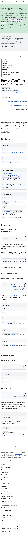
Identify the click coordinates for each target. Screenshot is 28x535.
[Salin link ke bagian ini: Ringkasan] (11, 139)
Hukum (20, 526)
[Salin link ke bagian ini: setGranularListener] (17, 361)
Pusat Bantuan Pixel (6, 510)
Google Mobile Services (7, 515)
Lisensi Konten (18, 454)
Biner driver (4, 480)
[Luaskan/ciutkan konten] (12, 60)
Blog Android (4, 491)
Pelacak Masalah (5, 520)
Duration (12, 345)
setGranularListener (9, 202)
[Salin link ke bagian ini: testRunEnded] (12, 389)
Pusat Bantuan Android (7, 508)
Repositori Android (5, 467)
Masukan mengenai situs (13, 528)
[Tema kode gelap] (26, 237)
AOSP (2, 53)
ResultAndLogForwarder (16, 92)
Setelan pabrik (4, 477)
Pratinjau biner (4, 475)
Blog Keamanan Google (7, 494)
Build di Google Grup (6, 499)
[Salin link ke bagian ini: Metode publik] (15, 356)
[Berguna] (18, 56)
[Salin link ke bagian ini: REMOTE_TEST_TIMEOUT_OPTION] (2, 255)
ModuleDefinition (18, 286)
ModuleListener (20, 202)
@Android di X (4, 486)
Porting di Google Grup (7, 501)
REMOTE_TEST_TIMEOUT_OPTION (12, 162)
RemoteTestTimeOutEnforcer (14, 184)
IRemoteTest (6, 180)
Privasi (3, 528)
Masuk (24, 2)
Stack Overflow (5, 518)
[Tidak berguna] (20, 56)
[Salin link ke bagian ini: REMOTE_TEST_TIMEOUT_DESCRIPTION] (13, 232)
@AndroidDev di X (5, 489)
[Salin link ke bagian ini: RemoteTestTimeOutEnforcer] (24, 279)
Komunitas (14, 526)
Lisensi (25, 526)
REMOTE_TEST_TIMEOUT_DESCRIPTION (13, 152)
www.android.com (5, 513)
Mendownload (4, 472)
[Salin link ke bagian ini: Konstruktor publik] (19, 274)
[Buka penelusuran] (17, 2)
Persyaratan (4, 470)
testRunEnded (7, 211)
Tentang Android (5, 526)
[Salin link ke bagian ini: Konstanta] (11, 225)
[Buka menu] (2, 2)
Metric (5, 435)
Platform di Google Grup (7, 496)
